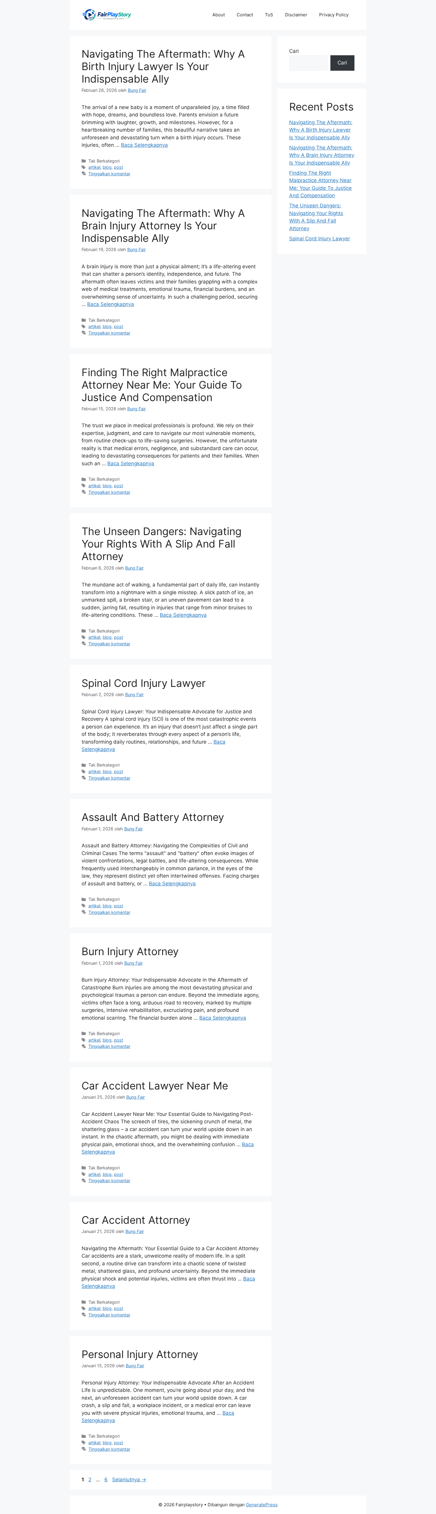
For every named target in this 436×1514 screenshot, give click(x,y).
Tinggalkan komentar (109, 173)
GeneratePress (262, 1504)
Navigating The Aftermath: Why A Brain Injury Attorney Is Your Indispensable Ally (163, 225)
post (118, 167)
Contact (245, 15)
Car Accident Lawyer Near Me (155, 1085)
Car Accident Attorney (136, 1220)
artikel (94, 167)
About (218, 15)
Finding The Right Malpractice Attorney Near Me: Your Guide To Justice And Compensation (162, 384)
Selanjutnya (129, 1480)
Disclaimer (296, 15)
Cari (294, 51)
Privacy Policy (334, 15)
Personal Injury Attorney (140, 1354)
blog (107, 167)
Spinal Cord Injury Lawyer (144, 683)
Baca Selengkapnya (144, 145)
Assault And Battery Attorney (153, 817)
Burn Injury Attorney (130, 951)
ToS (269, 15)
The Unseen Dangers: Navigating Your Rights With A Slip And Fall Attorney (161, 543)
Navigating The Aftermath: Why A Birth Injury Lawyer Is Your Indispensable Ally (163, 66)
